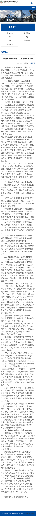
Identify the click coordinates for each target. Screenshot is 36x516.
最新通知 (26, 33)
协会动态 (9, 33)
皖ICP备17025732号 (29, 513)
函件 (9, 37)
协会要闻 (9, 44)
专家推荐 (26, 40)
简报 (9, 40)
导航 (34, 7)
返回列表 (33, 63)
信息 (26, 37)
